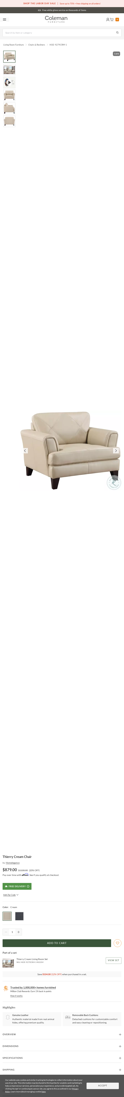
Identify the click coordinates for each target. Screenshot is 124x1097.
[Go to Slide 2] (9, 69)
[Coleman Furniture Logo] (56, 20)
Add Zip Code (9, 895)
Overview (9, 1034)
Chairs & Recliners (36, 44)
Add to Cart (57, 943)
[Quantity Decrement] (6, 932)
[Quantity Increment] (18, 932)
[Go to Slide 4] (9, 95)
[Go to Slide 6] (9, 121)
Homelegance (13, 862)
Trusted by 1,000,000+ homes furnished (33, 987)
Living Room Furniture (13, 44)
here (44, 1091)
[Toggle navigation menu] (4, 19)
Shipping (9, 1070)
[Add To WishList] (117, 943)
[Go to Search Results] (117, 32)
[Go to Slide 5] (9, 108)
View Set (113, 960)
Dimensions (11, 1046)
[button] (108, 20)
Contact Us (75, 9)
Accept (102, 1086)
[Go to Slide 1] (9, 56)
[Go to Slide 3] (9, 82)
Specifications (13, 1058)
